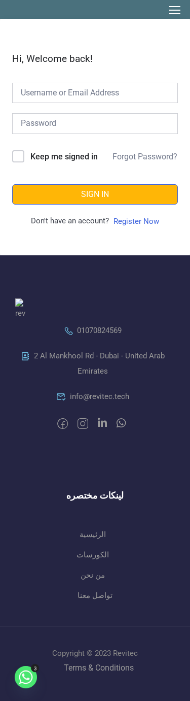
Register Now (136, 221)
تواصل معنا (95, 595)
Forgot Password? (144, 156)
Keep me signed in (64, 156)
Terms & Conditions (99, 668)
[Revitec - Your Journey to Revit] (34, 9)
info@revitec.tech (99, 396)
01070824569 (99, 330)
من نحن (93, 575)
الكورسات (93, 554)
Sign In (95, 194)
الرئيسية (93, 534)
